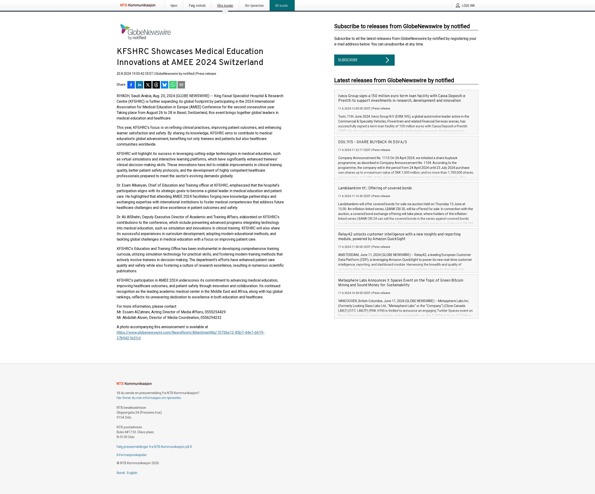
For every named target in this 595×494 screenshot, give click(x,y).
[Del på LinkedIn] (139, 85)
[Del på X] (148, 85)
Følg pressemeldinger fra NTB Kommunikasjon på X (154, 447)
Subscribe (347, 60)
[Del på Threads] (156, 85)
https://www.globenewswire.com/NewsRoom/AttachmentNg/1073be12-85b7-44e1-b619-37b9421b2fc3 (190, 335)
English (132, 473)
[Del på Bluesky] (164, 85)
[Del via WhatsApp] (173, 85)
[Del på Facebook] (131, 85)
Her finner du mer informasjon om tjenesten (149, 398)
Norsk (121, 473)
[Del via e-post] (181, 85)
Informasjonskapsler (132, 455)
